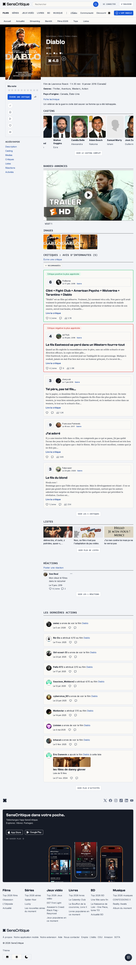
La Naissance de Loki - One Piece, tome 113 (99, 907)
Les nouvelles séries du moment (35, 910)
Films (60, 36)
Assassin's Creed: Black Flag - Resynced (55, 910)
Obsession (8, 899)
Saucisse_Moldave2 (64, 681)
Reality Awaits (120, 904)
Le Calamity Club (77, 899)
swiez (56, 623)
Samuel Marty (114, 140)
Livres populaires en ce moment (79, 913)
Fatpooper (67, 468)
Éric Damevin (60, 754)
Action (85, 88)
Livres (73, 890)
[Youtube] (131, 801)
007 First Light (54, 902)
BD (93, 890)
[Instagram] (115, 801)
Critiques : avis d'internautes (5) (70, 255)
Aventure (66, 88)
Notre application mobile (26, 937)
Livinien (57, 725)
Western (76, 88)
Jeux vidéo (55, 890)
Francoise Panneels (71, 424)
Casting (49, 110)
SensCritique (51, 36)
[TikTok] (121, 801)
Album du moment (122, 908)
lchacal (57, 740)
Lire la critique (53, 313)
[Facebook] (110, 801)
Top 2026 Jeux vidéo (54, 897)
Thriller (67, 36)
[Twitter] (105, 801)
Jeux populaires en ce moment (56, 919)
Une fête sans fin (99, 899)
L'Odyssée (8, 904)
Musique (119, 890)
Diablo (74, 36)
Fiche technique (51, 99)
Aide (60, 937)
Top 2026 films (10, 895)
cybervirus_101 (61, 696)
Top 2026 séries (33, 895)
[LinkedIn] (126, 801)
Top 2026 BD (97, 895)
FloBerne (66, 281)
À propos (7, 937)
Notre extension (48, 937)
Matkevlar (58, 710)
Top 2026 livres (76, 895)
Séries (29, 890)
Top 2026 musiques (123, 895)
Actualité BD (97, 914)
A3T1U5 (65, 335)
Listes (48, 521)
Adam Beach (96, 140)
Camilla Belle (78, 140)
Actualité (7, 908)
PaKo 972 (58, 667)
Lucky (28, 904)
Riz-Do (56, 637)
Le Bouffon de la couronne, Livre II (78, 905)
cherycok (66, 379)
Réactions (50, 563)
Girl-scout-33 (60, 652)
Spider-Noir (30, 899)
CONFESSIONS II (122, 899)
